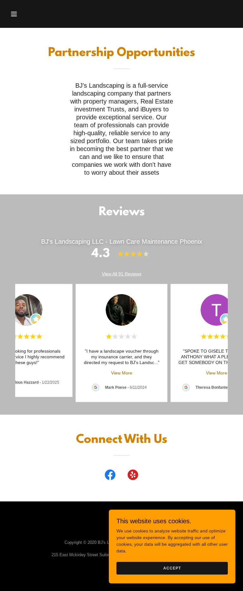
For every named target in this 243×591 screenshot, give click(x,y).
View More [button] (121, 372)
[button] (18, 14)
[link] (110, 476)
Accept (172, 568)
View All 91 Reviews (121, 273)
